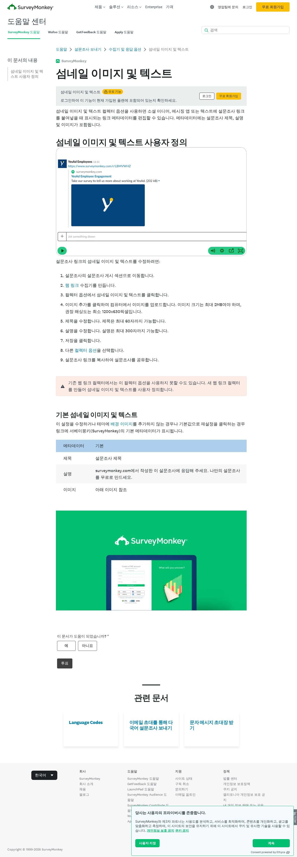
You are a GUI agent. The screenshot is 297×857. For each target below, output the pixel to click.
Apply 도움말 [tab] (124, 32)
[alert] (151, 386)
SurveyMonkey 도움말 (143, 778)
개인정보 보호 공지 (160, 830)
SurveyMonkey (89, 778)
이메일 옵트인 (185, 794)
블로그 (84, 794)
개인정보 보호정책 (236, 784)
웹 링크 (72, 285)
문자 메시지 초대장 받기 (211, 725)
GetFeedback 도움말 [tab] (91, 32)
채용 (82, 789)
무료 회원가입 (273, 7)
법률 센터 (230, 778)
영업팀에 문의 (228, 7)
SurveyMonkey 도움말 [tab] (24, 32)
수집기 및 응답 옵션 (125, 49)
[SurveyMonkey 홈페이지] (30, 7)
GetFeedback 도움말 (142, 784)
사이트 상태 (183, 778)
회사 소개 (86, 784)
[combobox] (44, 775)
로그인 (247, 7)
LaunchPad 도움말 (140, 789)
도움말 (61, 49)
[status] (151, 96)
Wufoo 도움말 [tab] (58, 32)
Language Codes (86, 722)
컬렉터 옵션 (86, 350)
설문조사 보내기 (87, 49)
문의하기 (181, 789)
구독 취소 (182, 784)
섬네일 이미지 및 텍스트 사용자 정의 (27, 74)
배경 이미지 (122, 424)
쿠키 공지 (182, 830)
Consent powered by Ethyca (268, 852)
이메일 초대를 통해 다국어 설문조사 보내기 (151, 725)
